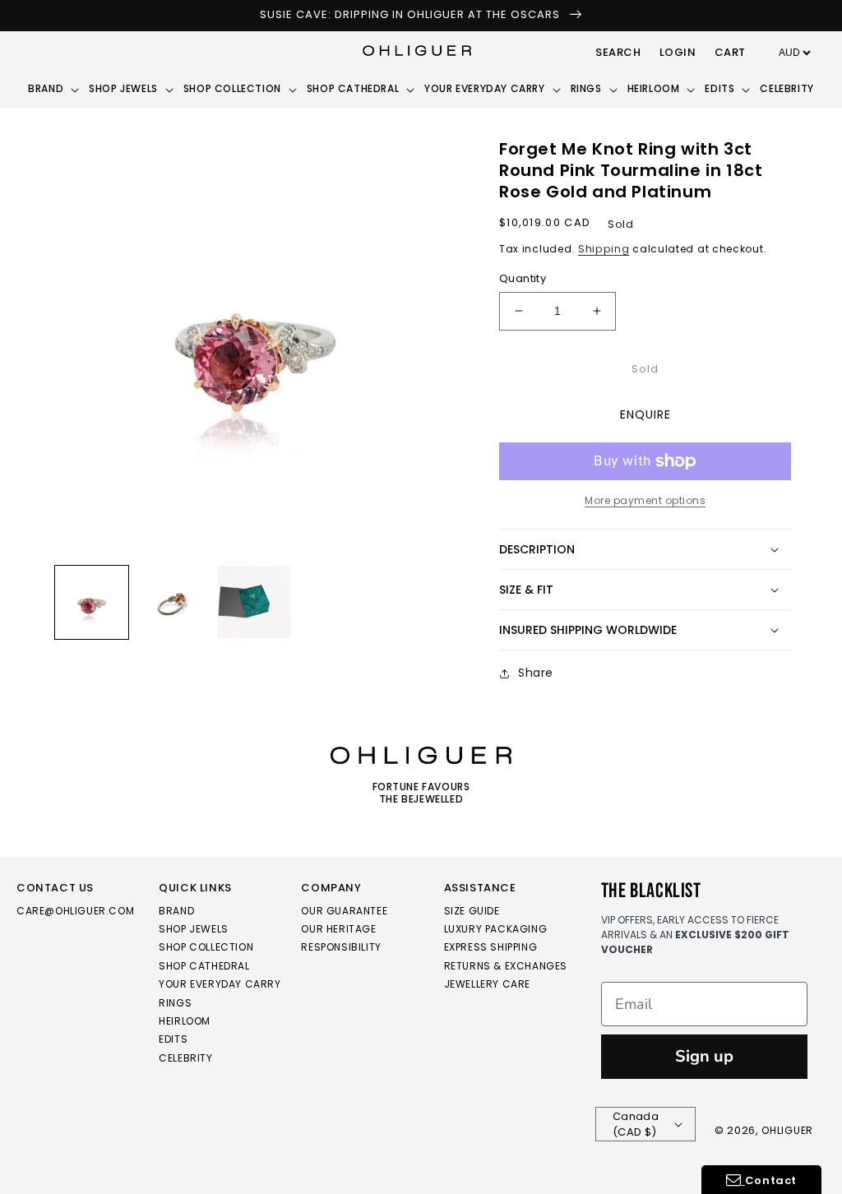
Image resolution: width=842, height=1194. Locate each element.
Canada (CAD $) (636, 1124)
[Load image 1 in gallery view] (91, 602)
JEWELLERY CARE (487, 984)
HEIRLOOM (184, 1021)
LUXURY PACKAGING (496, 929)
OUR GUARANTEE (344, 911)
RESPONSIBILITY (341, 947)
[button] (618, 53)
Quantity (522, 278)
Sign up (704, 1056)
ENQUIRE (645, 414)
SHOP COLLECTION (206, 947)
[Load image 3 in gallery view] (254, 602)
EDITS (173, 1039)
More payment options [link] (645, 500)
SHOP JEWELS (194, 929)
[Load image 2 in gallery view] (173, 602)
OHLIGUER (787, 1130)
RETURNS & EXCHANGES (505, 966)
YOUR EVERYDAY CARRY (219, 984)
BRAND (176, 911)
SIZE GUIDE (472, 911)
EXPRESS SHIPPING (491, 947)
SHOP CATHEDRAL (204, 966)
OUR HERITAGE (338, 929)
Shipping (604, 249)
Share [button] (535, 672)
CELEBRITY (185, 1058)
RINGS (175, 1003)
